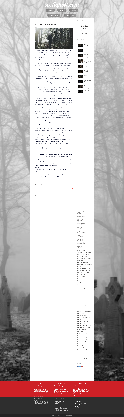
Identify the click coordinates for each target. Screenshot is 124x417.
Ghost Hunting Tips (81, 286)
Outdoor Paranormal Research (83, 333)
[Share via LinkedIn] (41, 184)
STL (88, 360)
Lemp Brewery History (81, 315)
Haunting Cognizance (81, 299)
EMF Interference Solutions (85, 272)
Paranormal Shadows (81, 345)
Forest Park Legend (81, 280)
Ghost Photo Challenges (82, 288)
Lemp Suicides (88, 325)
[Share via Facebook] (35, 184)
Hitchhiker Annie (80, 301)
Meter (78, 329)
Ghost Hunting (80, 284)
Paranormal (79, 335)
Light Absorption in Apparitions (83, 327)
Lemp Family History (87, 317)
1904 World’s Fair (80, 252)
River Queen (79, 360)
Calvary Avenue (80, 260)
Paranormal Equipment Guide (83, 339)
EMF (78, 272)
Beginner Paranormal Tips (82, 256)
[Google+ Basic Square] (82, 366)
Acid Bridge (79, 254)
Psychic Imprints (87, 356)
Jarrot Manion (89, 307)
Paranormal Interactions (82, 341)
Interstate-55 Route (81, 307)
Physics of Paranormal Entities (83, 349)
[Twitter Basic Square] (80, 366)
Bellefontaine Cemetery (82, 258)
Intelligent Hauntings (81, 305)
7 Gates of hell (88, 252)
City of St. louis (80, 266)
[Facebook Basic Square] (78, 366)
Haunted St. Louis (81, 297)
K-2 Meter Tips (83, 309)
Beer (84, 254)
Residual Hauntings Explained (83, 358)
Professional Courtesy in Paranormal (84, 354)
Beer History (88, 254)
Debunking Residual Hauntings (83, 268)
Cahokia (89, 258)
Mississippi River (84, 329)
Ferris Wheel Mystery (81, 276)
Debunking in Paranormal (82, 270)
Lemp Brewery (83, 313)
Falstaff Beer (85, 274)
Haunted (85, 290)
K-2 (78, 309)
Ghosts (89, 288)
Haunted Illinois (80, 293)
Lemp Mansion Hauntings (82, 321)
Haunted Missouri (88, 293)
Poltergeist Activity (81, 351)
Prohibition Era (80, 356)
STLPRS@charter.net (79, 408)
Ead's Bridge (80, 274)
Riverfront (85, 360)
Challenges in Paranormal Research (84, 264)
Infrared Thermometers (82, 303)
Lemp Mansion (80, 319)
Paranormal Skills (80, 347)
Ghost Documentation (81, 282)
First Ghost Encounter (81, 278)
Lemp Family (80, 317)
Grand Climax (80, 290)
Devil (89, 270)
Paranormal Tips (88, 347)
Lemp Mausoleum (81, 325)
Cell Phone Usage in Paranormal (83, 262)
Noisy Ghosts (80, 331)
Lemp (78, 313)
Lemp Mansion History (81, 323)
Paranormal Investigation (82, 343)
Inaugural (87, 301)
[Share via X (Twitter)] (38, 184)
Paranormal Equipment (82, 337)
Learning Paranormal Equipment (84, 311)
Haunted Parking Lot (81, 295)
